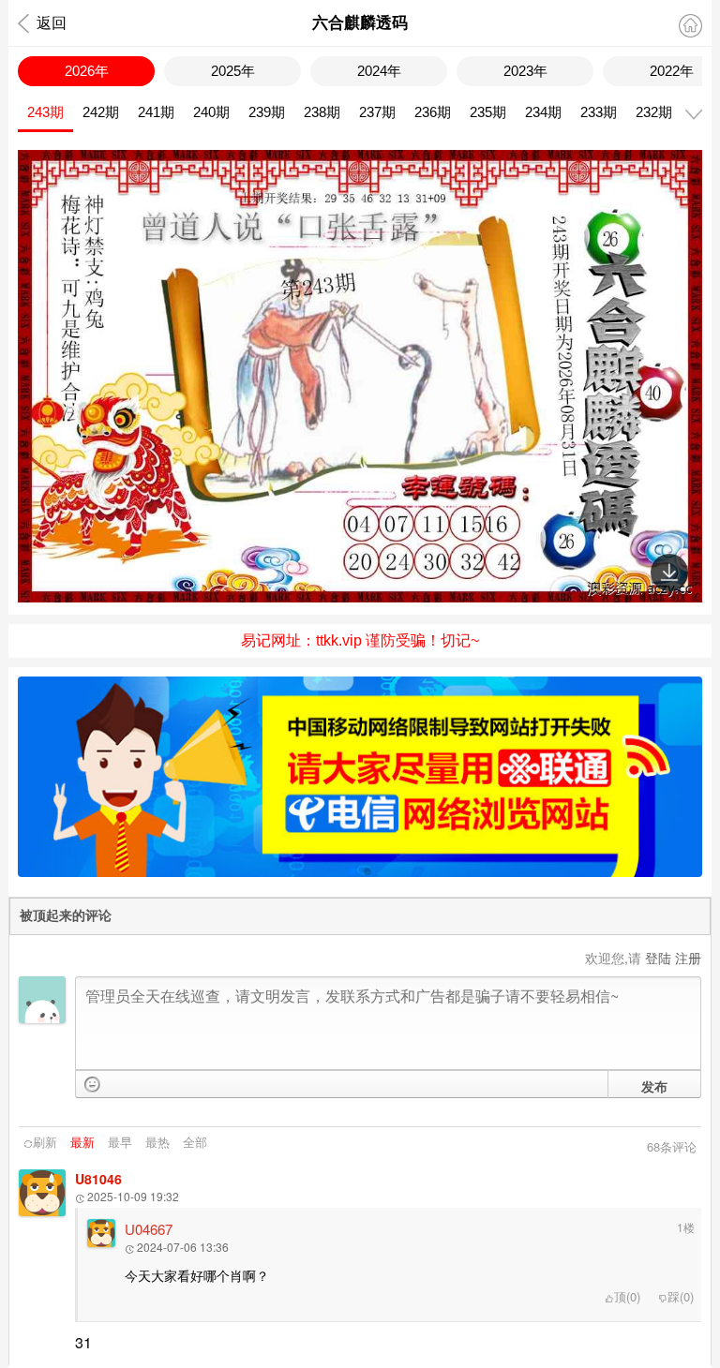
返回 (52, 23)
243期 (45, 112)
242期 (100, 112)
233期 (598, 112)
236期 (432, 112)
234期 (543, 112)
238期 (322, 112)
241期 (156, 112)
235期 (488, 112)
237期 (377, 112)
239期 (266, 112)
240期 (211, 112)
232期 (654, 112)
